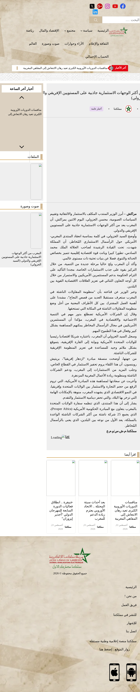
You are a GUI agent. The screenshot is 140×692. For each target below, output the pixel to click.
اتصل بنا (131, 631)
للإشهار (132, 623)
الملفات (33, 157)
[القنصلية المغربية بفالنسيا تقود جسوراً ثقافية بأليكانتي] (36, 215)
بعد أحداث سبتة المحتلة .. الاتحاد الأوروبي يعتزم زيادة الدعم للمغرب (94, 510)
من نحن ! (130, 596)
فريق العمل (129, 605)
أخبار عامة (96, 109)
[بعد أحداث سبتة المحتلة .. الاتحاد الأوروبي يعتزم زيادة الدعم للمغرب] (93, 463)
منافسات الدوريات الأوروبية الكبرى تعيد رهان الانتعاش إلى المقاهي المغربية (65, 68)
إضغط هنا (105, 649)
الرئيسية (131, 587)
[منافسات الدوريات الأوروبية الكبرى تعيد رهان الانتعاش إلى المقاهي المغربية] (125, 463)
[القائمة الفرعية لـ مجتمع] (65, 31)
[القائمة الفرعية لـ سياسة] (81, 31)
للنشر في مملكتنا (125, 615)
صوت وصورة (29, 206)
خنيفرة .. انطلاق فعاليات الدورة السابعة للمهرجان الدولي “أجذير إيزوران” (61, 510)
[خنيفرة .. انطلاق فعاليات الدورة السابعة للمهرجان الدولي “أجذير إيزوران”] (60, 463)
